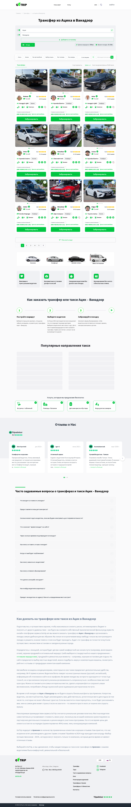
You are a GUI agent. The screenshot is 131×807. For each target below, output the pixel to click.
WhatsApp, (45, 766)
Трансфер (27, 13)
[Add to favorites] (44, 71)
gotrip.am (18, 776)
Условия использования (23, 797)
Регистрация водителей (80, 779)
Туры (74, 769)
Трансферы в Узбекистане (81, 786)
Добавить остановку (68, 40)
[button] (17, 80)
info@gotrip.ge (20, 772)
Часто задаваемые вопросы (82, 773)
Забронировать (31, 119)
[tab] (65, 501)
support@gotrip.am (21, 770)
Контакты (76, 789)
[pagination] (17, 245)
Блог (74, 776)
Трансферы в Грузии (79, 783)
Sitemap (41, 805)
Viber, (51, 766)
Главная (18, 13)
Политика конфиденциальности (44, 797)
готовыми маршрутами (27, 656)
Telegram (55, 766)
